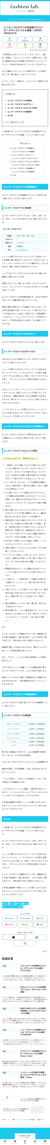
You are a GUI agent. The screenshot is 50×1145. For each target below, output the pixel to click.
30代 (19, 903)
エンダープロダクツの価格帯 (23, 171)
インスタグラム (22, 250)
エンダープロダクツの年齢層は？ (23, 148)
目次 (22, 143)
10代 (5, 903)
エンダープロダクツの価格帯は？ (23, 168)
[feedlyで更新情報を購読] (36, 937)
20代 (12, 903)
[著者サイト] (13, 937)
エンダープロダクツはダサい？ (22, 155)
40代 (26, 903)
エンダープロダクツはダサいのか (25, 158)
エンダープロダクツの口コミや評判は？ (25, 161)
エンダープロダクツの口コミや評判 (26, 165)
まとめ (13, 175)
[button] (45, 573)
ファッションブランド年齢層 (13, 907)
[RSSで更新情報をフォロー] (25, 943)
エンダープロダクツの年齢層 (23, 151)
